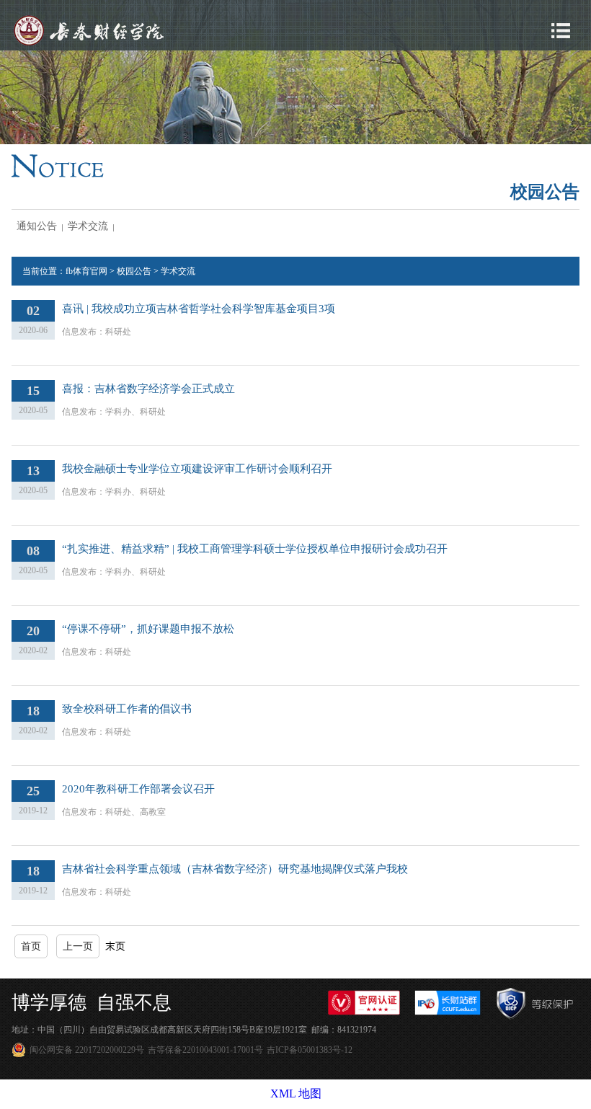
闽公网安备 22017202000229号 (87, 1050)
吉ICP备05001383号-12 (309, 1050)
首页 (31, 946)
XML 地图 (295, 1093)
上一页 (78, 946)
